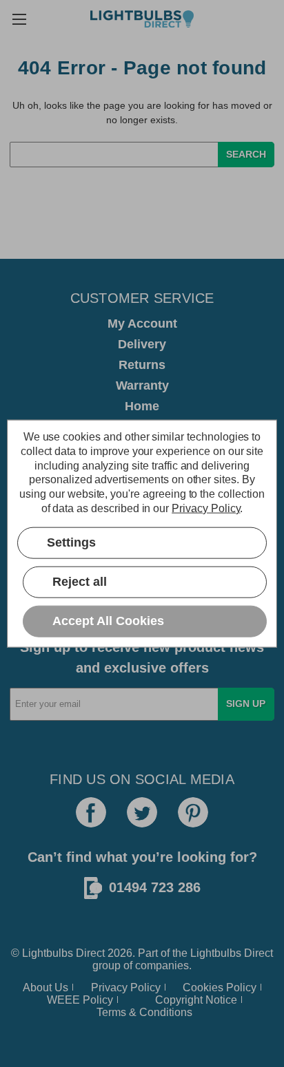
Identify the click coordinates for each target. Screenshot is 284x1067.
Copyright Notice (196, 1000)
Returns (142, 365)
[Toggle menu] (19, 19)
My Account (142, 323)
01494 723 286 (155, 887)
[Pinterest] (193, 812)
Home (142, 406)
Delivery (142, 344)
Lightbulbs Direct (231, 953)
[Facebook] (91, 812)
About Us (45, 987)
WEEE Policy (80, 1000)
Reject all (79, 582)
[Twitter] (142, 812)
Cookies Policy (219, 987)
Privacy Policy (126, 987)
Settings (71, 542)
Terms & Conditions (144, 1012)
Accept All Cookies (108, 621)
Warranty (142, 385)
